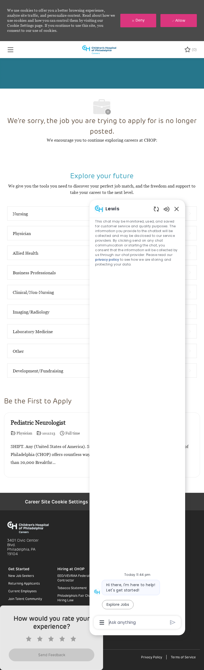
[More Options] (102, 622)
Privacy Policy (151, 657)
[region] (137, 415)
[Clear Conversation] (156, 208)
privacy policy (107, 259)
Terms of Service (183, 657)
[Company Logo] (101, 49)
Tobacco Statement (72, 588)
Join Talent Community (25, 599)
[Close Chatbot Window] (176, 208)
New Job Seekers (21, 575)
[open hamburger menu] (10, 49)
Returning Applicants (24, 583)
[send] (172, 622)
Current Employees (22, 591)
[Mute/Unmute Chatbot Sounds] (167, 209)
